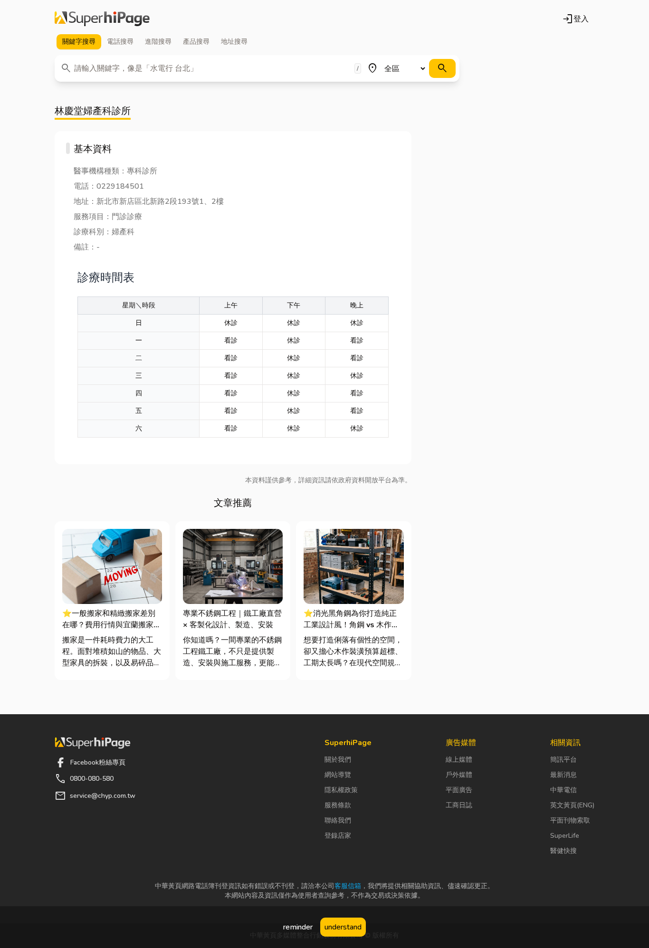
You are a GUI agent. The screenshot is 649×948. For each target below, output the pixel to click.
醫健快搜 (563, 850)
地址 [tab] (234, 41)
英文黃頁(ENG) (572, 805)
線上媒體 (459, 759)
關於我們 (337, 759)
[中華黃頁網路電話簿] (102, 19)
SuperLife (564, 835)
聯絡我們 (337, 820)
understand (343, 927)
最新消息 (563, 774)
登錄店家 (337, 835)
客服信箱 (347, 886)
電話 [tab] (120, 41)
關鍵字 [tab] (78, 41)
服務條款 (337, 805)
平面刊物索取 (570, 820)
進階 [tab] (158, 41)
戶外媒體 (459, 774)
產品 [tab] (196, 41)
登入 (575, 19)
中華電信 (563, 790)
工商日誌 (459, 805)
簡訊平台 (563, 759)
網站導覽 (337, 774)
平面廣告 (459, 790)
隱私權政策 (341, 790)
